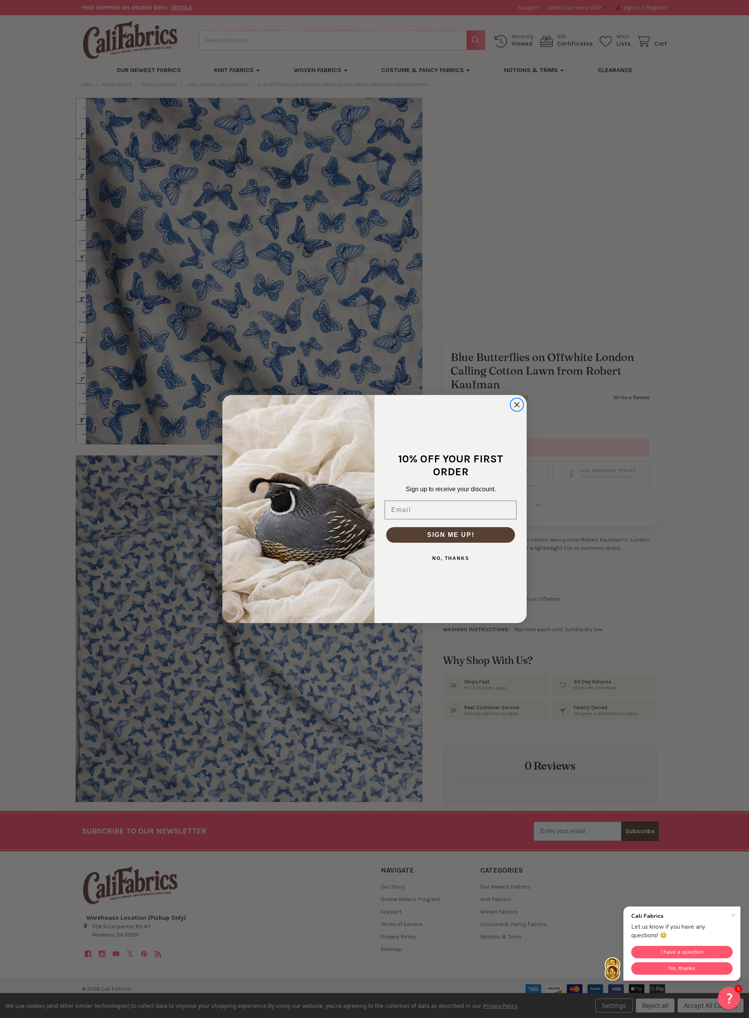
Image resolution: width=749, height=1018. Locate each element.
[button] (729, 998)
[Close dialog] (517, 405)
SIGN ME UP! (450, 534)
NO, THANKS (450, 558)
